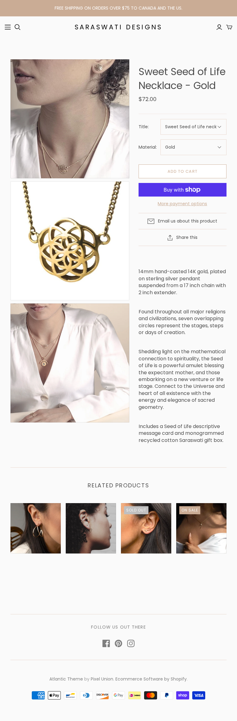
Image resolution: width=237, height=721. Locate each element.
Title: (144, 127)
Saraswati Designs (118, 27)
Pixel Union (102, 679)
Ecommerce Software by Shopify (151, 679)
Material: (148, 147)
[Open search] (18, 27)
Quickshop (22, 567)
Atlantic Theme (66, 679)
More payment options (182, 204)
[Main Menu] (8, 27)
